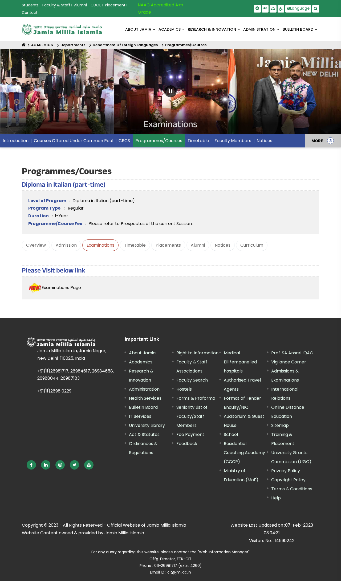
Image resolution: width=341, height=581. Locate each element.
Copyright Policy (288, 480)
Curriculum (251, 245)
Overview (36, 245)
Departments (72, 44)
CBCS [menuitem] (124, 141)
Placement (115, 5)
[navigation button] (19, 94)
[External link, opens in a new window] (31, 465)
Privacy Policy (285, 471)
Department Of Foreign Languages (125, 44)
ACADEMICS (170, 29)
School (231, 434)
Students (30, 5)
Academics (140, 362)
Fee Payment (190, 434)
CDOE (96, 5)
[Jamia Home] (61, 342)
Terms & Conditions (291, 489)
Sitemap (280, 425)
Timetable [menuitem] (198, 141)
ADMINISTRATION (259, 29)
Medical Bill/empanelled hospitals (240, 362)
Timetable (135, 245)
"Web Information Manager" (224, 552)
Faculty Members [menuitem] (232, 141)
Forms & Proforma (195, 398)
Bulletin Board (143, 407)
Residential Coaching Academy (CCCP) (244, 452)
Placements (168, 245)
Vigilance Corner (288, 362)
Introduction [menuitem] (16, 141)
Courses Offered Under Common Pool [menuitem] (73, 141)
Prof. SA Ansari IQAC (292, 353)
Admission (66, 245)
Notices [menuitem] (264, 141)
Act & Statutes (144, 434)
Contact (30, 12)
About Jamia (138, 29)
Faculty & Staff (56, 5)
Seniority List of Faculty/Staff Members (192, 416)
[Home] (24, 45)
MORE (317, 140)
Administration (144, 389)
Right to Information (197, 353)
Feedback (186, 443)
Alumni (80, 5)
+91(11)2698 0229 (54, 391)
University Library (147, 425)
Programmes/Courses (185, 44)
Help (276, 498)
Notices (222, 245)
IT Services (140, 416)
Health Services (145, 398)
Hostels (184, 389)
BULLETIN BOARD (298, 29)
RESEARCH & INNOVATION (212, 29)
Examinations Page (61, 288)
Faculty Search (192, 380)
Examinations (100, 245)
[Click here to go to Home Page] (62, 29)
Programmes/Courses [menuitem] (158, 141)
